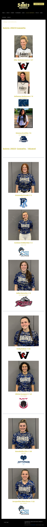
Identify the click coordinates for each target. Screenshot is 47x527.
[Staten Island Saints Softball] (23, 5)
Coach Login (6, 522)
